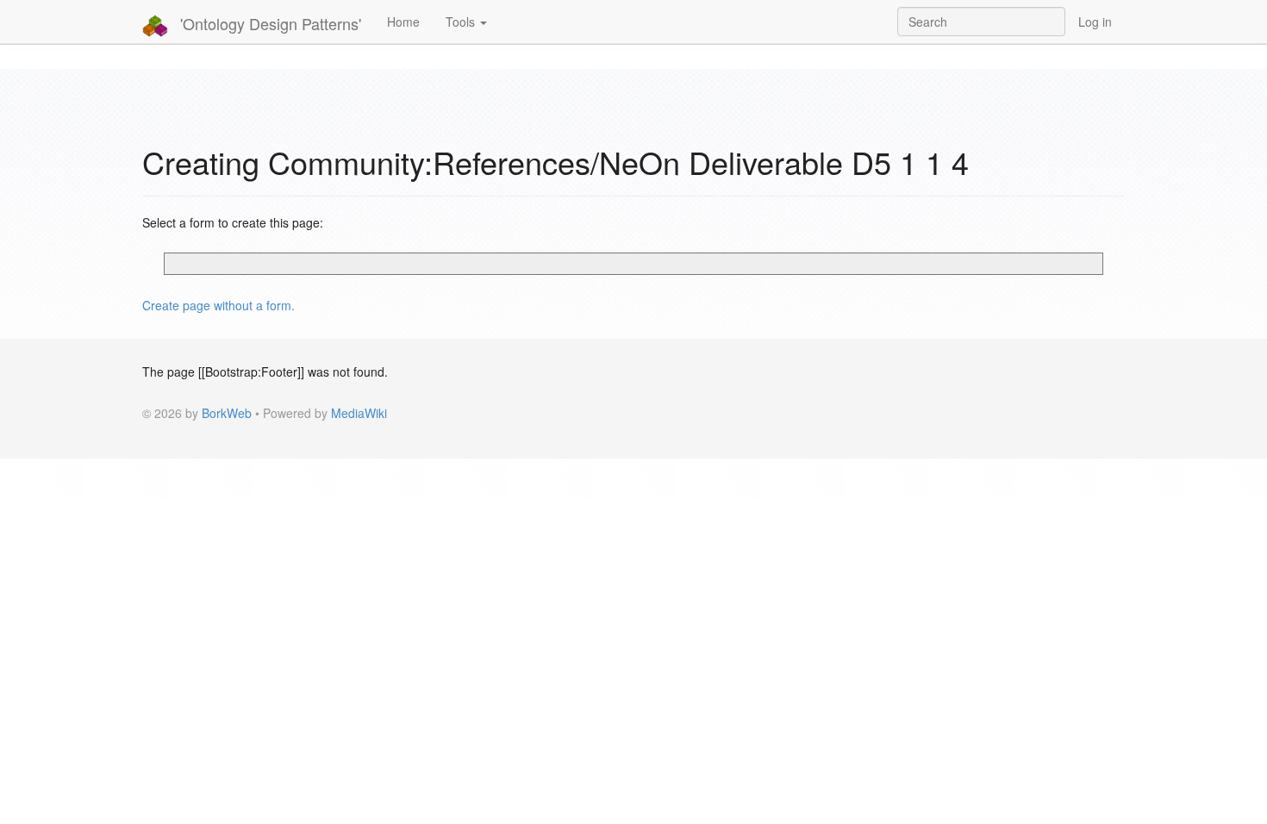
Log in (1095, 21)
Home (403, 21)
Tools (462, 21)
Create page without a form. (218, 305)
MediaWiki (359, 412)
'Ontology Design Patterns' (268, 23)
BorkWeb (227, 412)
